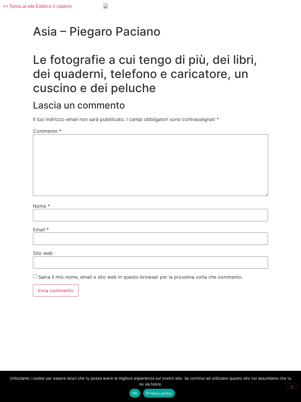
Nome (41, 206)
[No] (292, 386)
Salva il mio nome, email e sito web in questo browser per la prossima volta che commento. (140, 277)
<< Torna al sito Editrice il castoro (37, 6)
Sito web (43, 253)
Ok (135, 393)
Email (41, 229)
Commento (47, 131)
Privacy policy (159, 393)
